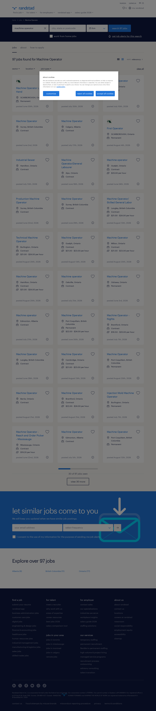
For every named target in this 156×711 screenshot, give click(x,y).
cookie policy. (61, 87)
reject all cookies (84, 93)
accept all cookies (105, 93)
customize (51, 93)
